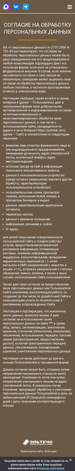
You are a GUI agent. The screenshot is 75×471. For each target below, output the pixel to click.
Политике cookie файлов (51, 468)
